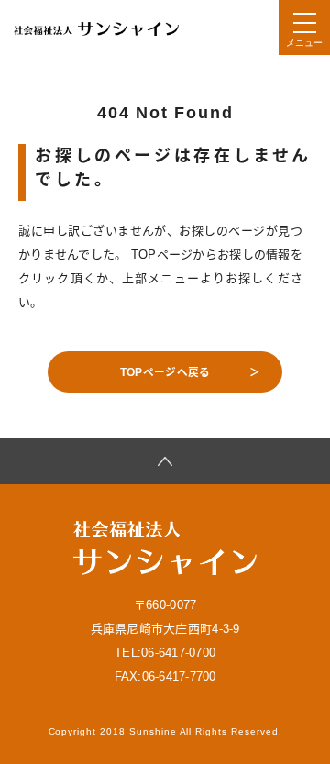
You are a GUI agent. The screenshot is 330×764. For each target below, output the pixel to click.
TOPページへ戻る (165, 372)
